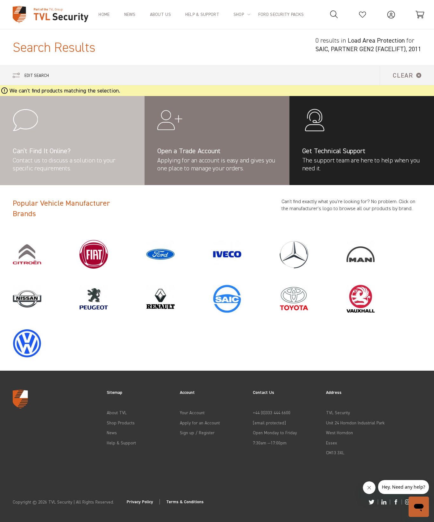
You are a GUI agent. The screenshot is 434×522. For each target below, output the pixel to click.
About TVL (117, 412)
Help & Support (121, 442)
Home (104, 14)
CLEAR (403, 75)
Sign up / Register (197, 432)
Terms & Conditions (185, 502)
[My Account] (391, 14)
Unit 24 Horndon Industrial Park (355, 422)
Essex (331, 442)
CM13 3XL (335, 452)
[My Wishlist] (362, 14)
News (112, 432)
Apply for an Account (200, 422)
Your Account (192, 412)
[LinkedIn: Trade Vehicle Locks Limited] (384, 502)
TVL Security (338, 412)
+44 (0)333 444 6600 (271, 412)
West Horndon (339, 432)
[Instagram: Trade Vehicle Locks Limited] (407, 502)
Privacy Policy (140, 502)
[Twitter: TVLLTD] (372, 502)
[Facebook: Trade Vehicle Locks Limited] (395, 502)
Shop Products (121, 422)
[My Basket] (419, 14)
